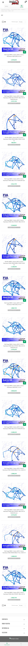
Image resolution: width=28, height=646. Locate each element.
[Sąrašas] (5, 22)
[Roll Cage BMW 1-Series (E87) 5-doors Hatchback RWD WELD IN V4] (14, 39)
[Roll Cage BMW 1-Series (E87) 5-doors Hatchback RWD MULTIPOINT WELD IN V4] (14, 577)
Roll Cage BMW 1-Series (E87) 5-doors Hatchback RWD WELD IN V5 (14, 303)
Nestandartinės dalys (15, 9)
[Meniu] (3, 2)
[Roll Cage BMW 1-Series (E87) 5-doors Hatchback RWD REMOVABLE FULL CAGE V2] (14, 453)
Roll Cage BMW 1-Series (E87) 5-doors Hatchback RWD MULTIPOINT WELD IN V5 (14, 221)
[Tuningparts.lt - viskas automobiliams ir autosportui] (14, 2)
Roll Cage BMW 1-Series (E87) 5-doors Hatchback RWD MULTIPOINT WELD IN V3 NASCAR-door (14, 511)
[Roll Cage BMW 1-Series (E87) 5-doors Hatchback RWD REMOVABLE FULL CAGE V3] (14, 536)
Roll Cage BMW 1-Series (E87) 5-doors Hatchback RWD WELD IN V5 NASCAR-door (14, 427)
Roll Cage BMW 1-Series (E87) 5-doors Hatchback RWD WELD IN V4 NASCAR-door (14, 179)
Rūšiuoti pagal (15, 21)
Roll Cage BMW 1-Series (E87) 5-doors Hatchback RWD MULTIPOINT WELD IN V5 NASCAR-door (14, 346)
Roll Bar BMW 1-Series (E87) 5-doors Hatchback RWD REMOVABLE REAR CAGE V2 (14, 263)
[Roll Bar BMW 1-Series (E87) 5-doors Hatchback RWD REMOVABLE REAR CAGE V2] (14, 246)
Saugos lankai (4, 10)
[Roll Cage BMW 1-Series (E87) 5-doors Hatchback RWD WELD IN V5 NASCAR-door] (14, 412)
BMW (9, 10)
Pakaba (23, 9)
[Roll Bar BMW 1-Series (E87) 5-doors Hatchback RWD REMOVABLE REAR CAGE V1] (14, 122)
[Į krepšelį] (24, 52)
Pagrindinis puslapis (5, 9)
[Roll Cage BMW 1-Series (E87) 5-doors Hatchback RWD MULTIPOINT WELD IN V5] (14, 205)
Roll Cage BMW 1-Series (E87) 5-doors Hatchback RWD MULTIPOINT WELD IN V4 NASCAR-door (14, 98)
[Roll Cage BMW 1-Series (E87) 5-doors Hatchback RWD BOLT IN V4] (14, 370)
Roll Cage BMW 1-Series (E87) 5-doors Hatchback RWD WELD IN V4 (14, 55)
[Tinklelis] (3, 22)
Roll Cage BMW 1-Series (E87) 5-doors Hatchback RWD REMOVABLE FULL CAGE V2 (14, 469)
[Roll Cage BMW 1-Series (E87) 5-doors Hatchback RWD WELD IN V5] (14, 288)
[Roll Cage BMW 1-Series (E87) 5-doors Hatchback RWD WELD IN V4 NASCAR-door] (14, 164)
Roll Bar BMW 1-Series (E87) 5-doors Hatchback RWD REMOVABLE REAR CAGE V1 (14, 139)
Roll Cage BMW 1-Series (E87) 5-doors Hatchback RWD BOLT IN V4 (14, 386)
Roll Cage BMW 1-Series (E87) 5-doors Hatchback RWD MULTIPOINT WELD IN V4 (14, 593)
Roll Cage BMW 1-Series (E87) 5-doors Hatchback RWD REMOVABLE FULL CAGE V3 (14, 551)
